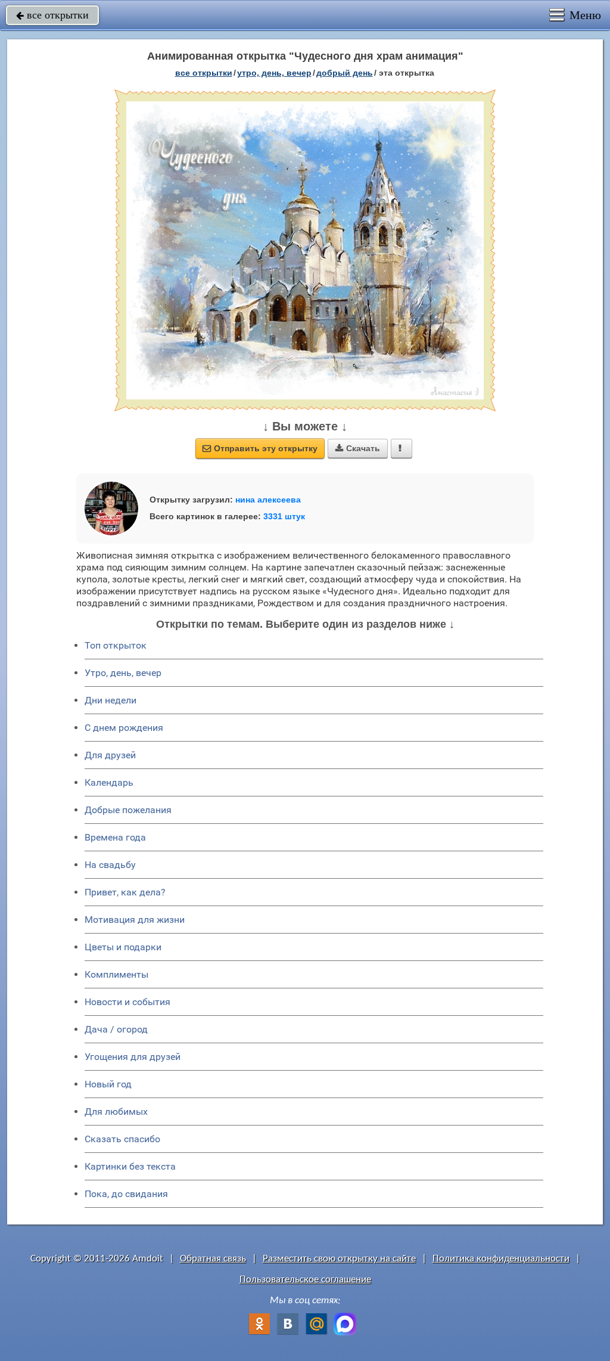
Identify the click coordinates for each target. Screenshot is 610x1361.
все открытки (52, 15)
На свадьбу (110, 864)
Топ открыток (116, 645)
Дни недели (110, 700)
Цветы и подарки (123, 947)
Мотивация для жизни (135, 919)
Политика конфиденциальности (500, 1259)
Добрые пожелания (128, 810)
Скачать (357, 448)
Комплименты (116, 974)
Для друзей (110, 755)
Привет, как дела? (125, 892)
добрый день (344, 72)
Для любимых (116, 1111)
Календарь (109, 782)
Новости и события (127, 1001)
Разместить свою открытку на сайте (339, 1259)
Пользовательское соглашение (305, 1280)
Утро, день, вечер (123, 672)
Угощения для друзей (132, 1056)
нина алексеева (268, 499)
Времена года (115, 837)
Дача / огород (116, 1029)
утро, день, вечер (274, 72)
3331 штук (284, 516)
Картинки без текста (130, 1166)
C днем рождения (124, 727)
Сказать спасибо (122, 1139)
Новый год (108, 1084)
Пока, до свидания (126, 1193)
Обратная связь (213, 1259)
